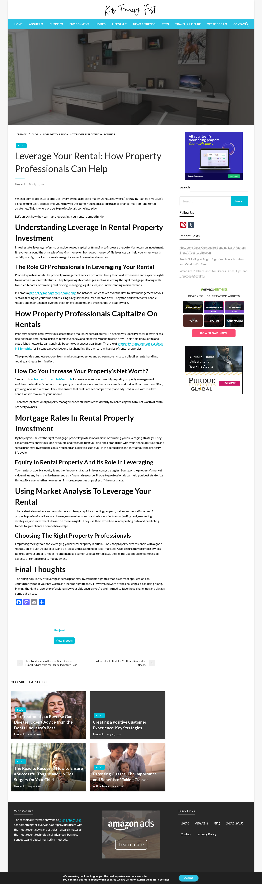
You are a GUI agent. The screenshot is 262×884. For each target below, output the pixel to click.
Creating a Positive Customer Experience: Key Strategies (119, 725)
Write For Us (217, 24)
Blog (35, 134)
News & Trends (144, 24)
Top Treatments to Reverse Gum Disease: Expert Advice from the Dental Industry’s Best (44, 722)
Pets (165, 24)
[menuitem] (18, 24)
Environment (79, 24)
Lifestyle (119, 24)
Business (56, 24)
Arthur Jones (101, 786)
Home (18, 24)
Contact (239, 24)
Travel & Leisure (188, 24)
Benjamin (21, 184)
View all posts (64, 640)
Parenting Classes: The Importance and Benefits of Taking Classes (125, 776)
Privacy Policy (207, 834)
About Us (36, 24)
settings (165, 880)
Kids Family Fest (70, 819)
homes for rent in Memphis (53, 379)
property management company (52, 293)
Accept (188, 878)
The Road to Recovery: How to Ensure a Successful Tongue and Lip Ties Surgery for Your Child (48, 774)
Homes (100, 24)
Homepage (20, 134)
